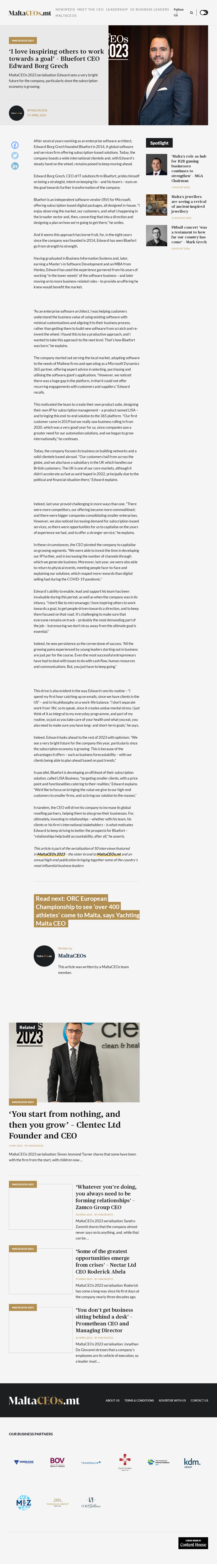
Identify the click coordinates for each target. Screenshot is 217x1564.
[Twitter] (16, 156)
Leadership (117, 9)
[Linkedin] (16, 167)
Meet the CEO (90, 9)
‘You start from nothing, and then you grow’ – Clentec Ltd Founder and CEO (65, 1125)
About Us (113, 1400)
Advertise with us (172, 1400)
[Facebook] (16, 146)
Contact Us (199, 1400)
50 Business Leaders (149, 9)
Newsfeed (65, 9)
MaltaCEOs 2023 (23, 40)
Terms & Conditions (139, 1400)
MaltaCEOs (66, 15)
